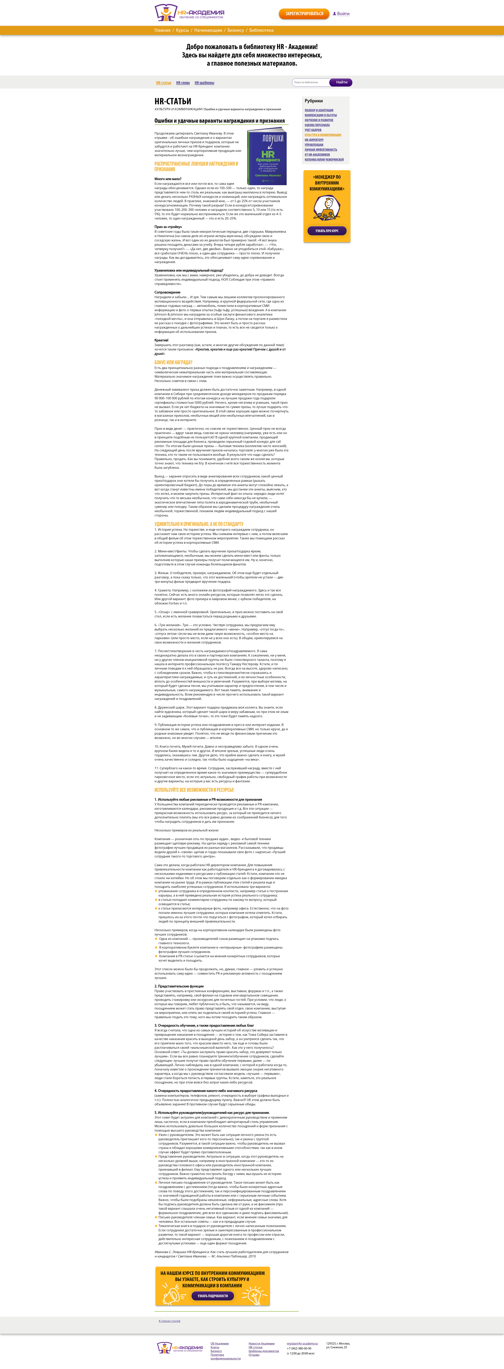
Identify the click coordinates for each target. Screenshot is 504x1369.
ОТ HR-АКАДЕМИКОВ (317, 155)
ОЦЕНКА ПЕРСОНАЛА (317, 125)
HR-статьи (163, 82)
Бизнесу (236, 30)
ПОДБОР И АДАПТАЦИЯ (319, 110)
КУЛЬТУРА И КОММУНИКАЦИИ (178, 109)
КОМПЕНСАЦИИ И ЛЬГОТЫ (321, 115)
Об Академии (220, 1343)
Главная (162, 30)
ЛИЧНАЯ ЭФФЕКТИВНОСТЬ (321, 150)
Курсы (182, 30)
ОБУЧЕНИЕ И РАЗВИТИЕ (319, 120)
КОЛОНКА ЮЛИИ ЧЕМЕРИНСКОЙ (324, 160)
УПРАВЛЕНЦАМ (314, 145)
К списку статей (169, 1321)
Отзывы (254, 1355)
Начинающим (208, 30)
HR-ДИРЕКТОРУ (314, 140)
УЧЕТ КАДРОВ (313, 130)
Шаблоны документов (264, 1351)
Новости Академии (262, 1343)
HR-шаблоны (204, 82)
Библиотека (261, 30)
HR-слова (183, 82)
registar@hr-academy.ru (302, 1343)
